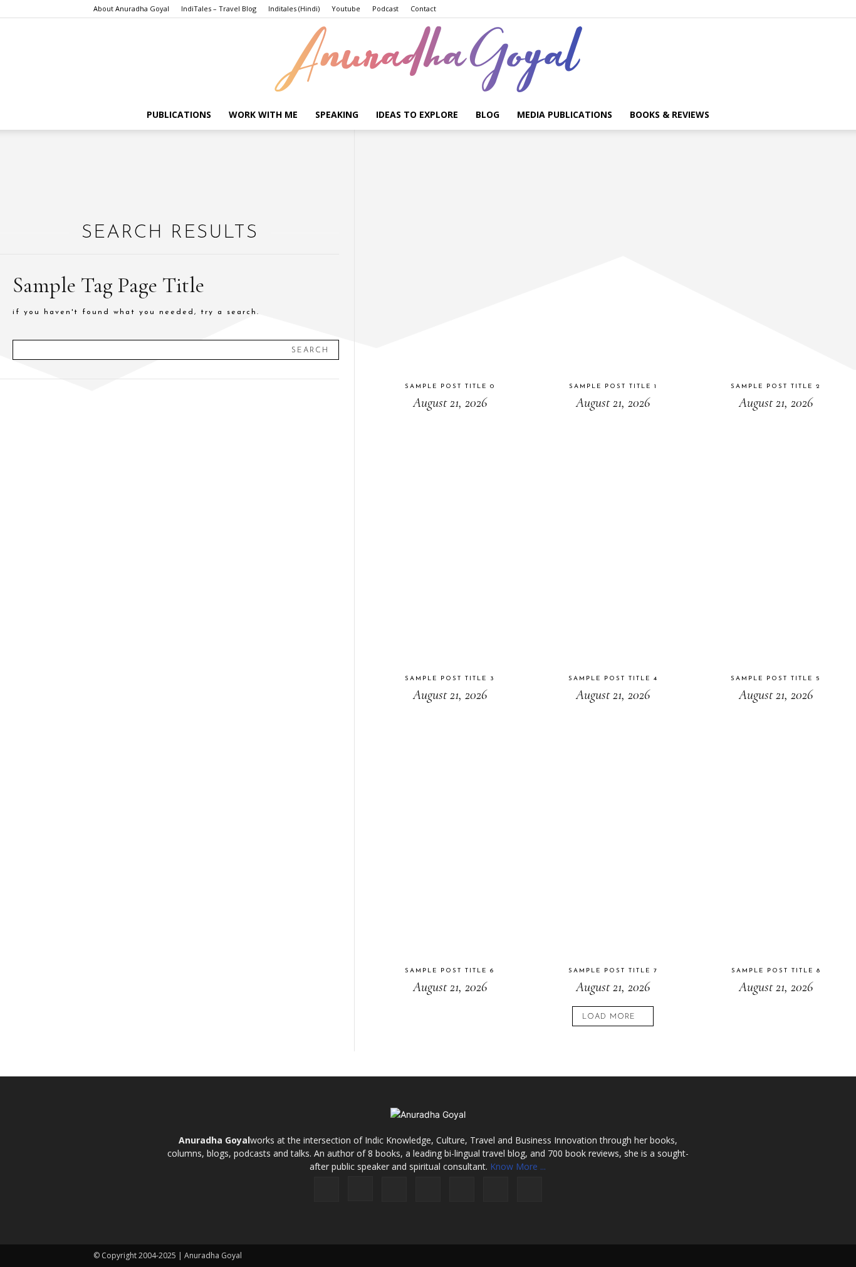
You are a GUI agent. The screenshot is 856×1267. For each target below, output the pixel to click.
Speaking (336, 114)
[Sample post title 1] (612, 250)
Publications (179, 114)
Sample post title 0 (450, 386)
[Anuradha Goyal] (428, 59)
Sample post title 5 (776, 678)
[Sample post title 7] (612, 834)
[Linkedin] (394, 1189)
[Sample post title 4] (612, 542)
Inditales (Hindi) (294, 8)
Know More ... (518, 1166)
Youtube (345, 8)
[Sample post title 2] (776, 250)
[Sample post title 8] (776, 834)
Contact (423, 8)
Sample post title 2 (776, 386)
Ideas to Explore (417, 114)
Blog (487, 114)
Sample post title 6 (449, 970)
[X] (495, 1189)
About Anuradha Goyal (131, 8)
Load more (608, 1017)
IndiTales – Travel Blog (218, 8)
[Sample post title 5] (776, 542)
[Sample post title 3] (450, 542)
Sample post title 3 (450, 678)
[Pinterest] (461, 1189)
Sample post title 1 (613, 386)
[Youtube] (529, 1189)
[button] (748, 116)
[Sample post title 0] (450, 250)
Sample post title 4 (613, 678)
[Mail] (428, 1189)
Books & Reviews (669, 114)
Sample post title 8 (776, 970)
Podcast (385, 8)
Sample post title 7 (613, 970)
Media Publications (564, 114)
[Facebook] (326, 1189)
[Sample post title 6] (450, 834)
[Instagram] (360, 1188)
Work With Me (263, 114)
